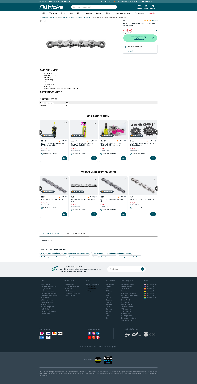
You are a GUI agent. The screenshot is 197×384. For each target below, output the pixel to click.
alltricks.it (150, 293)
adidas (108, 311)
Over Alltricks (45, 284)
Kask (107, 289)
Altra (107, 295)
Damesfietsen (125, 298)
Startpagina (44, 17)
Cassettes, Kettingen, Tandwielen (79, 17)
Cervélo (108, 286)
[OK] (142, 269)
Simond (108, 298)
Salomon (109, 300)
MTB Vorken (125, 302)
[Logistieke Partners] (141, 335)
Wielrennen (53, 13)
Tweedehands (139, 13)
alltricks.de (151, 291)
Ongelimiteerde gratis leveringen (119, 1)
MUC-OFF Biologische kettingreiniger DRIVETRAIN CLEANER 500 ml (82, 144)
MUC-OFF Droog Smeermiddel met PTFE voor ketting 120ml (52, 144)
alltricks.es (150, 289)
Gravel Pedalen (126, 300)
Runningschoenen (127, 320)
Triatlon (108, 13)
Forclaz (108, 302)
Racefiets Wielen (126, 304)
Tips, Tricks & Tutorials (48, 311)
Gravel (63, 13)
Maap (108, 316)
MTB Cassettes (126, 309)
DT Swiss (109, 291)
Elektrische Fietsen (127, 284)
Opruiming (151, 13)
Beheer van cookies (93, 284)
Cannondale (110, 284)
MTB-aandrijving (54, 253)
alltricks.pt (150, 295)
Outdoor (99, 13)
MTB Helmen (125, 313)
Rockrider (109, 304)
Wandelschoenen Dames (129, 295)
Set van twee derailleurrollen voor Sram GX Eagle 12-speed (143, 144)
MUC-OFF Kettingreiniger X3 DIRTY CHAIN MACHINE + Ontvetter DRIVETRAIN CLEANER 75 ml (111, 144)
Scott (107, 318)
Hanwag (108, 307)
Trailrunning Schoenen (128, 293)
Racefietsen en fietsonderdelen (119, 253)
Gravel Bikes (125, 289)
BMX (78, 13)
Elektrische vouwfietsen (129, 318)
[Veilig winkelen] (51, 335)
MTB (43, 13)
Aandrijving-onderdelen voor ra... (53, 257)
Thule (108, 293)
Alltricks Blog (45, 313)
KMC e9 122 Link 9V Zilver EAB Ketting (142, 199)
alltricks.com (151, 298)
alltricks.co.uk (151, 284)
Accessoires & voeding (123, 13)
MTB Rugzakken (126, 316)
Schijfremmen (126, 311)
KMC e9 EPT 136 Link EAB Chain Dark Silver (112, 200)
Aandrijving (63, 17)
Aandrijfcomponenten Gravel (130, 257)
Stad (71, 13)
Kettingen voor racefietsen (79, 257)
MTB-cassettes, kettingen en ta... (76, 253)
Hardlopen (88, 13)
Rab (107, 313)
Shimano (109, 309)
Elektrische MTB (126, 286)
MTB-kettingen (98, 253)
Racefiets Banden (127, 307)
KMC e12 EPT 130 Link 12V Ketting (52, 199)
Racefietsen (125, 291)
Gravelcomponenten (108, 257)
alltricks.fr (150, 286)
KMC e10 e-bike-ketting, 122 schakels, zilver (83, 200)
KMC (124, 20)
